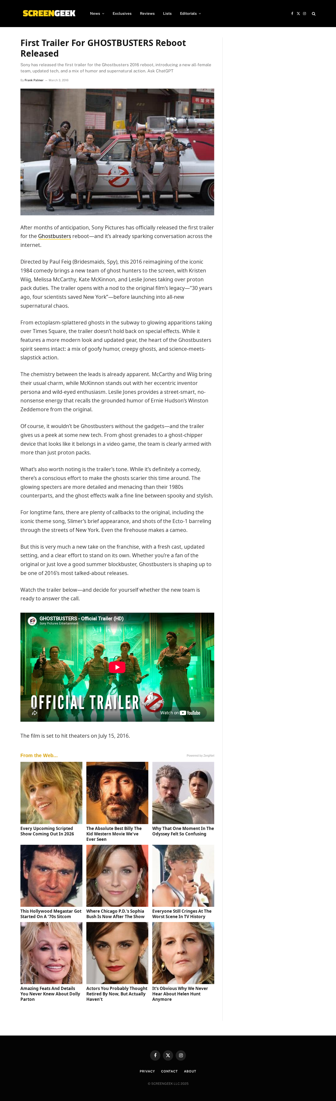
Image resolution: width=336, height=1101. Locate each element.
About (190, 1071)
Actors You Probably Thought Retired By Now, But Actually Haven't (116, 994)
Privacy (147, 1071)
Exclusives (122, 13)
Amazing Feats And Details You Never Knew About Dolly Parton (50, 994)
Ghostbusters (54, 236)
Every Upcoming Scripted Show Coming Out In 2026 (47, 831)
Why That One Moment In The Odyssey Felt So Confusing (183, 831)
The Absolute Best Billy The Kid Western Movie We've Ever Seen (114, 834)
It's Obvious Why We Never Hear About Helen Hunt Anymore (180, 994)
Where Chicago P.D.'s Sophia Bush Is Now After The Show (115, 913)
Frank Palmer (34, 80)
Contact (169, 1071)
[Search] (313, 13)
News (95, 13)
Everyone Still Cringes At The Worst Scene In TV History (182, 913)
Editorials (188, 13)
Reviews (147, 13)
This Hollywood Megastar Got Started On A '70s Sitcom (50, 913)
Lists (167, 13)
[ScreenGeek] (48, 13)
